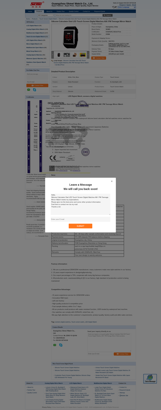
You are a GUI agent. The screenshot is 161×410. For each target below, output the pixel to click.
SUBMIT (80, 226)
